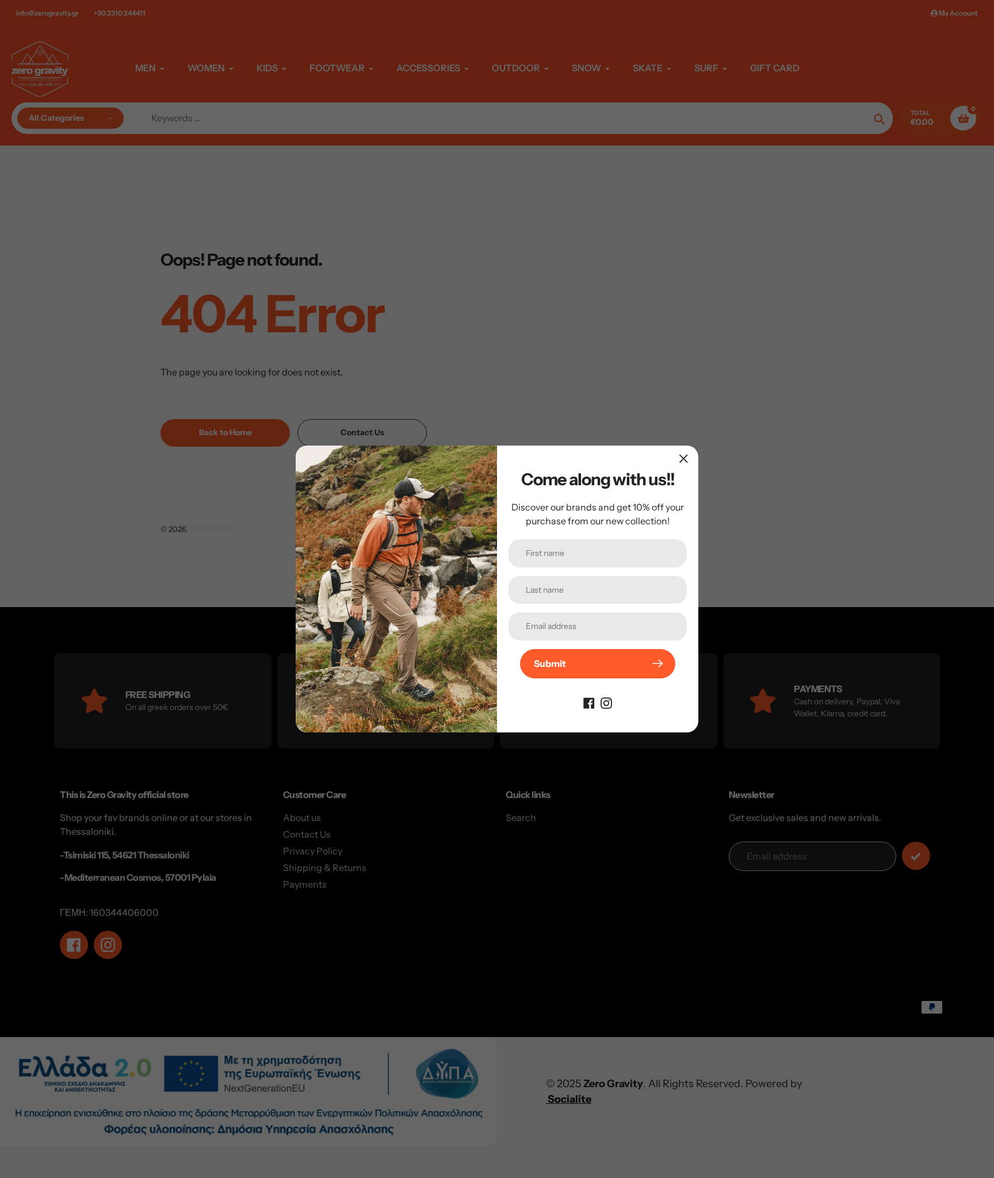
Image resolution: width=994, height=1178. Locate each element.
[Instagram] (606, 702)
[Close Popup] (683, 458)
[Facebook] (589, 702)
